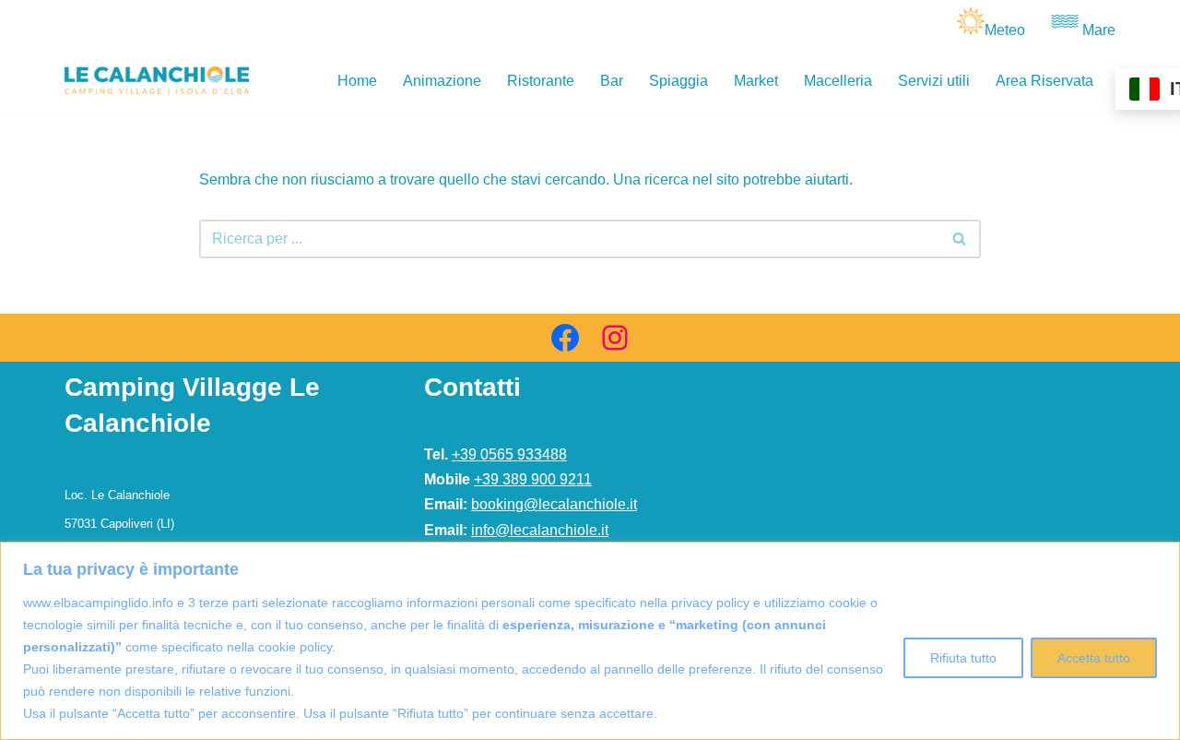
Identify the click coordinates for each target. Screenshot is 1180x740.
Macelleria (838, 81)
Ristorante (540, 81)
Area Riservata (1044, 81)
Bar (611, 81)
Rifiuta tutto (963, 657)
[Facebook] (565, 337)
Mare (1098, 30)
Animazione (442, 81)
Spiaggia (678, 81)
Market (756, 81)
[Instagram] (614, 337)
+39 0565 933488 (509, 454)
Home (357, 81)
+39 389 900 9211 (533, 479)
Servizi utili (934, 81)
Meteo (1005, 30)
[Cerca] (960, 239)
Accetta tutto (1093, 657)
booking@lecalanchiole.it (554, 504)
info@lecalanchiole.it (539, 530)
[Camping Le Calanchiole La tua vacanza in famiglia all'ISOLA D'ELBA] (157, 80)
